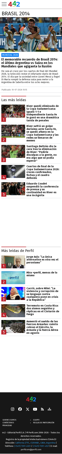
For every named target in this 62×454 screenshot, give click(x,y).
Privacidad (7, 425)
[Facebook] (20, 409)
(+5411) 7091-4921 (22, 446)
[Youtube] (35, 409)
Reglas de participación (43, 423)
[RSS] (42, 409)
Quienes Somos (9, 420)
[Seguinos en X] (27, 409)
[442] (31, 399)
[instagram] (12, 409)
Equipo (36, 420)
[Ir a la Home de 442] (14, 5)
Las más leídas (13, 100)
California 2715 (22, 443)
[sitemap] (49, 409)
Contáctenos (8, 423)
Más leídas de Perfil (17, 251)
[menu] (4, 4)
